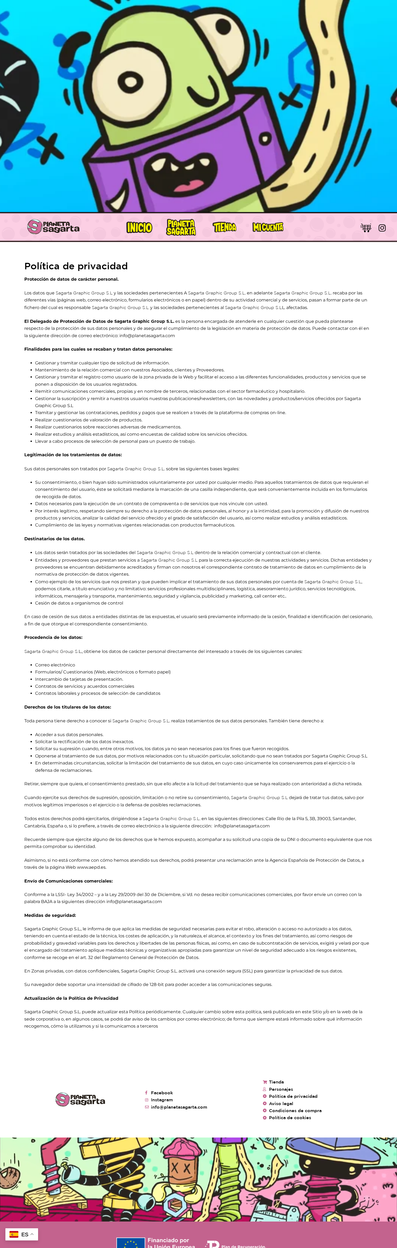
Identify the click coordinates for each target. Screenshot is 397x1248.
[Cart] (366, 227)
